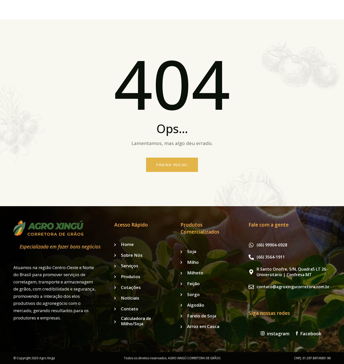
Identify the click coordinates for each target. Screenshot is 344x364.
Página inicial (172, 164)
